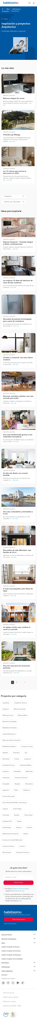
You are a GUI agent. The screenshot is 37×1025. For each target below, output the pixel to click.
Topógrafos (6, 784)
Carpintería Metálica (25, 765)
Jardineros (6, 709)
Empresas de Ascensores (9, 941)
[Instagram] (3, 983)
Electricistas (6, 759)
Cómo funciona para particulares (11, 965)
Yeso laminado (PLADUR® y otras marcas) (14, 802)
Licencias (22, 846)
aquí (20, 901)
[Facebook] (8, 983)
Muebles (16, 815)
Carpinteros (27, 759)
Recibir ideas (18, 882)
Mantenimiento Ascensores (10, 833)
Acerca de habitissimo (8, 973)
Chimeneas (6, 815)
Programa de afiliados (8, 977)
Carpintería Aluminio (9, 765)
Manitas (25, 833)
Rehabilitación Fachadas (10, 727)
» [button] (24, 682)
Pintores (16, 759)
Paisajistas (17, 784)
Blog (8, 9)
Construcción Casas (27, 746)
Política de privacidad (10, 997)
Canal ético (5, 975)
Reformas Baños (22, 715)
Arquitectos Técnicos (20, 703)
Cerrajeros (6, 771)
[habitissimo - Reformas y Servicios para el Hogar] (8, 3)
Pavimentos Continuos (22, 852)
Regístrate (4, 967)
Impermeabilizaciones (9, 734)
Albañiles (5, 752)
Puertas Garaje (7, 827)
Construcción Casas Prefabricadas (12, 840)
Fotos (3, 949)
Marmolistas (29, 771)
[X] (13, 983)
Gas (26, 752)
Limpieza (5, 809)
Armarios (29, 827)
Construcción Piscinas (21, 777)
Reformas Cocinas (8, 715)
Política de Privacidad (20, 889)
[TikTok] (22, 983)
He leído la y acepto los (17, 890)
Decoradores (29, 784)
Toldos (16, 790)
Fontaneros (16, 752)
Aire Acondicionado (9, 796)
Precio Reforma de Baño (9, 937)
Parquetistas (17, 771)
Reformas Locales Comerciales (11, 740)
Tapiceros (19, 827)
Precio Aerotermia (7, 939)
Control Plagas (17, 809)
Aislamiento (6, 777)
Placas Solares (28, 815)
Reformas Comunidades (10, 721)
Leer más (12, 141)
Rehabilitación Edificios (9, 746)
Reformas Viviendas (19, 709)
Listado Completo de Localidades (12, 959)
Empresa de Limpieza (8, 943)
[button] (18, 19)
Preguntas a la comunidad (9, 947)
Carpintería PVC (7, 821)
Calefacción (26, 790)
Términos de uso (18, 891)
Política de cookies (9, 1001)
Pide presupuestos (18, 1022)
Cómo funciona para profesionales (12, 969)
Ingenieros (6, 790)
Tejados (19, 821)
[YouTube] (17, 983)
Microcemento (7, 852)
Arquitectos (6, 703)
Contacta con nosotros (8, 978)
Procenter (4, 951)
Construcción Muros (8, 846)
